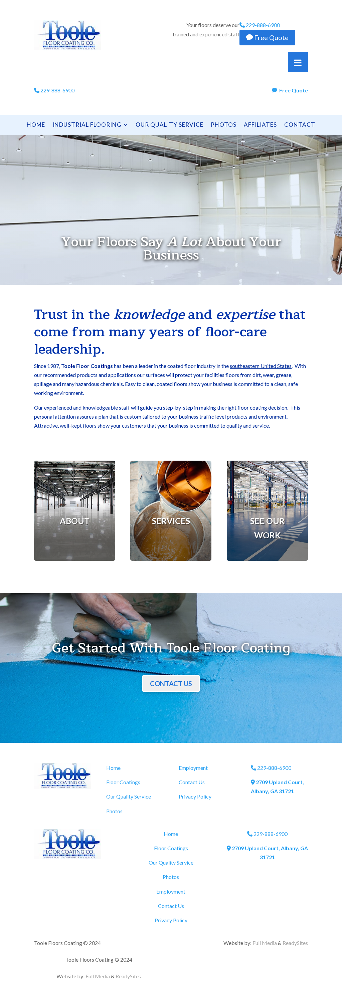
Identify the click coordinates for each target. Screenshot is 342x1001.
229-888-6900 (262, 25)
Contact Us (171, 683)
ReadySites (128, 976)
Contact (299, 125)
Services (171, 521)
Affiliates (260, 125)
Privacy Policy (195, 796)
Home (36, 125)
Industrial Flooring (87, 125)
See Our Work (267, 528)
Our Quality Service (169, 125)
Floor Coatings (123, 782)
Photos (223, 125)
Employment (193, 768)
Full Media (98, 976)
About (75, 521)
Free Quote (267, 37)
